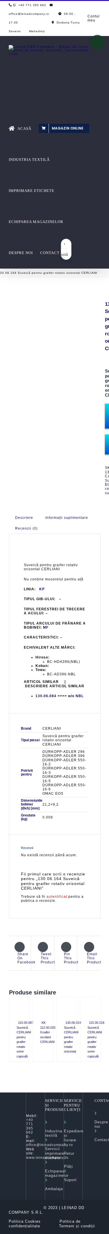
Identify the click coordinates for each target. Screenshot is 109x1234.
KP (42, 589)
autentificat (57, 897)
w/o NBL (76, 696)
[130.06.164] (52, 335)
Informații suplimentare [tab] (66, 518)
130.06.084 (45, 696)
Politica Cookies (25, 1221)
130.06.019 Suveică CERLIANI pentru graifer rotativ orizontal (72, 1037)
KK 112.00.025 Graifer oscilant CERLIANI (48, 1032)
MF (46, 627)
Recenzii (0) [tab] (26, 528)
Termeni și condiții (77, 1226)
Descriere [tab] (24, 518)
